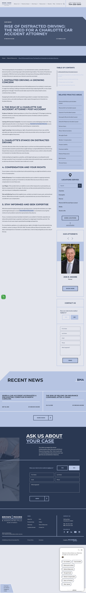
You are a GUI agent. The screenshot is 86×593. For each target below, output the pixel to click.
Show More (70, 288)
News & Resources (12, 58)
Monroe (61, 198)
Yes (66, 317)
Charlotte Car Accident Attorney (38, 124)
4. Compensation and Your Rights (65, 82)
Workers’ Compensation (65, 140)
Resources (42, 4)
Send (70, 360)
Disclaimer (41, 540)
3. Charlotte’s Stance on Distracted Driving (68, 79)
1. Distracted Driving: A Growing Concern (68, 71)
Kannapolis (62, 194)
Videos (40, 522)
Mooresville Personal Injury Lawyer (68, 202)
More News (41, 418)
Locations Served (31, 527)
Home (3, 58)
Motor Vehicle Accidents (65, 131)
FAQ (54, 4)
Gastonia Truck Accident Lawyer (67, 112)
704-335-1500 (75, 4)
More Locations (70, 218)
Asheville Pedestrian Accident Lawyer (68, 121)
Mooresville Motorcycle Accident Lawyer (67, 102)
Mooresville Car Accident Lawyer (67, 108)
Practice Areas (25, 4)
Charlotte (61, 191)
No (75, 317)
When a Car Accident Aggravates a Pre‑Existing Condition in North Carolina (19, 397)
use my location (70, 225)
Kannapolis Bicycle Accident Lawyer (68, 117)
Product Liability (63, 144)
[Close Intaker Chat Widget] (81, 550)
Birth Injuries (62, 158)
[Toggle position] (79, 550)
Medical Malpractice (64, 153)
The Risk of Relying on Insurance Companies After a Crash (62, 396)
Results (50, 4)
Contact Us (59, 4)
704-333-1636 (69, 525)
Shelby (60, 206)
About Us (16, 4)
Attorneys (34, 4)
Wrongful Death (63, 135)
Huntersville (62, 210)
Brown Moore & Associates (26, 210)
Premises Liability (63, 149)
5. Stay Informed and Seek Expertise (66, 85)
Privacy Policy (30, 540)
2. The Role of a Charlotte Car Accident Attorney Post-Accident (71, 75)
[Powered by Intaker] (75, 590)
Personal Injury (63, 163)
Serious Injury (62, 126)
